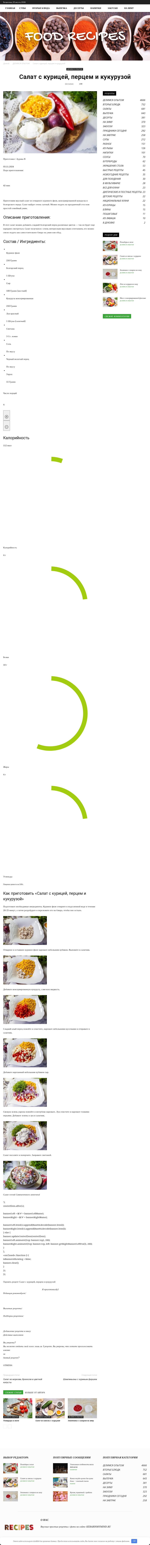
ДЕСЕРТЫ (79, 8)
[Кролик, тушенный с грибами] (60, 1496)
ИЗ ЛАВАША (109, 218)
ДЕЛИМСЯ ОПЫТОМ (74, 69)
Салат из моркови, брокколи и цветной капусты (22, 1381)
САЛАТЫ (107, 108)
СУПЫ (22, 8)
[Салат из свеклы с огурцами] (50, 1408)
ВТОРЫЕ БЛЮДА (41, 8)
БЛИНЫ (107, 209)
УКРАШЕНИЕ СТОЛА (113, 165)
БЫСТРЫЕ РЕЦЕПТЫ (113, 170)
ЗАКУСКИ (113, 8)
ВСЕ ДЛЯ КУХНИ (111, 187)
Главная (10, 8)
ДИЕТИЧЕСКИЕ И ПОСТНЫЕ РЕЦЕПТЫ (122, 192)
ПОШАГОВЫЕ (110, 213)
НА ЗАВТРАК (109, 135)
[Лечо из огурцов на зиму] (110, 288)
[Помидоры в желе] (17, 1408)
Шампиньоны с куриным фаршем (80, 1379)
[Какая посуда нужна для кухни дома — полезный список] (60, 1482)
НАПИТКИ (95, 8)
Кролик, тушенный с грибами (81, 1492)
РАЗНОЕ (107, 143)
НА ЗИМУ (129, 8)
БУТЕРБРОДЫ (110, 161)
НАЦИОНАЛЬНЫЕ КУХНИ (116, 200)
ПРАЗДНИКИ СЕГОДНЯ (114, 130)
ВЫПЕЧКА (61, 8)
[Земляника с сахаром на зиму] (82, 1408)
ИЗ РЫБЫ (108, 148)
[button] (143, 8)
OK (134, 1541)
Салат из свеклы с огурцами (47, 1421)
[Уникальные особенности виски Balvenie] (60, 1468)
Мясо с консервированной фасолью (133, 298)
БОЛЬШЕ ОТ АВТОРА (35, 1392)
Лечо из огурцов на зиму (129, 284)
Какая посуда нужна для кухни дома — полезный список (81, 1479)
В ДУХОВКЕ (109, 222)
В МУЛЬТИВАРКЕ (111, 183)
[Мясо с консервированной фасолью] (110, 302)
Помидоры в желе (11, 1421)
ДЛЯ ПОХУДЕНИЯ (112, 178)
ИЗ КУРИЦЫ (109, 205)
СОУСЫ (106, 157)
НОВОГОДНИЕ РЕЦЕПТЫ (116, 174)
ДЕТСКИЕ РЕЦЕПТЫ (113, 196)
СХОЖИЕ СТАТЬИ (13, 1392)
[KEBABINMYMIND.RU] (75, 36)
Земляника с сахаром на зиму (81, 1421)
